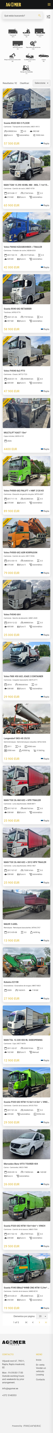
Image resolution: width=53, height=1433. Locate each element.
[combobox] (41, 83)
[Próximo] (39, 1322)
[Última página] (46, 1322)
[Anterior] (33, 1322)
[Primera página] (26, 1322)
